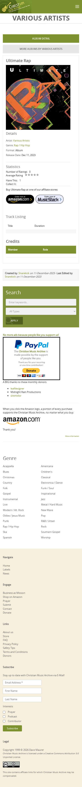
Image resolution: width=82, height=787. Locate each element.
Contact (7, 608)
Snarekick (23, 273)
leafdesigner (17, 388)
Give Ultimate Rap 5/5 (37, 175)
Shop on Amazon (12, 597)
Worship (46, 537)
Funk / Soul (47, 488)
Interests (8, 706)
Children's (46, 471)
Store (6, 636)
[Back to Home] (15, 6)
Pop (43, 515)
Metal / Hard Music (52, 504)
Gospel (7, 493)
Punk (6, 521)
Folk (5, 488)
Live (5, 504)
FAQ (5, 640)
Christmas (8, 477)
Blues (6, 471)
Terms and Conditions (15, 652)
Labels (6, 569)
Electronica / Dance (52, 482)
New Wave (47, 510)
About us (8, 632)
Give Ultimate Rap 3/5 (32, 175)
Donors (7, 655)
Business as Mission (14, 593)
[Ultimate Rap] (38, 97)
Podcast (12, 716)
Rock (44, 526)
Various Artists (21, 140)
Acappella (8, 466)
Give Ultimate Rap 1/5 (26, 175)
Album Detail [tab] (41, 38)
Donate (7, 612)
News (6, 573)
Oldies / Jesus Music (14, 515)
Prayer (6, 601)
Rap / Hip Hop (22, 145)
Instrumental (10, 499)
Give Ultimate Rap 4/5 (34, 175)
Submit (7, 604)
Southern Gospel (50, 532)
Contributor (14, 721)
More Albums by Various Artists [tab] (41, 49)
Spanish (7, 537)
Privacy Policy (10, 644)
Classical (45, 477)
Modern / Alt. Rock (13, 510)
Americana (47, 466)
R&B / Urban (48, 521)
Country (7, 482)
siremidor (15, 395)
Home (6, 565)
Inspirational (48, 493)
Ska (5, 532)
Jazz (43, 499)
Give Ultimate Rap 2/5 (29, 175)
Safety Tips (9, 648)
